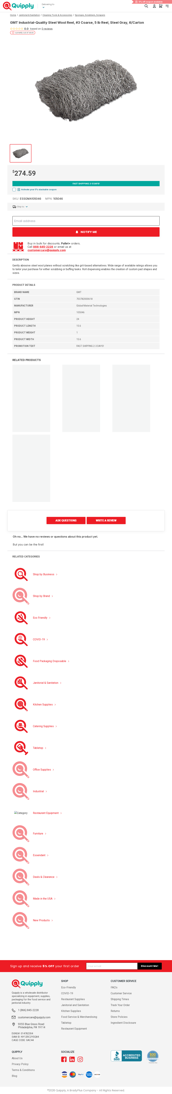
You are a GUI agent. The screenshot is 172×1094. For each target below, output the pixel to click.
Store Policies (119, 1016)
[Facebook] (64, 1059)
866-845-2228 (43, 246)
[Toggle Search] (146, 6)
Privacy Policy (20, 1064)
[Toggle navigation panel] (167, 6)
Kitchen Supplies (71, 1011)
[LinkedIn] (72, 1059)
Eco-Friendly (68, 987)
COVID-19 (67, 993)
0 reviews (47, 28)
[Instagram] (80, 1059)
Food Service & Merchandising (79, 1016)
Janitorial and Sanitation (75, 1005)
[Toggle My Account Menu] (154, 6)
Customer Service (121, 993)
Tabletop (66, 1022)
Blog (14, 1076)
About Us (17, 1058)
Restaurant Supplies (73, 999)
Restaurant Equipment (74, 1028)
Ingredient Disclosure (123, 1022)
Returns (115, 1011)
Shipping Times (120, 999)
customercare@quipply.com (47, 250)
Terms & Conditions (23, 1070)
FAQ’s (114, 987)
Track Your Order (120, 1005)
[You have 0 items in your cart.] (161, 6)
